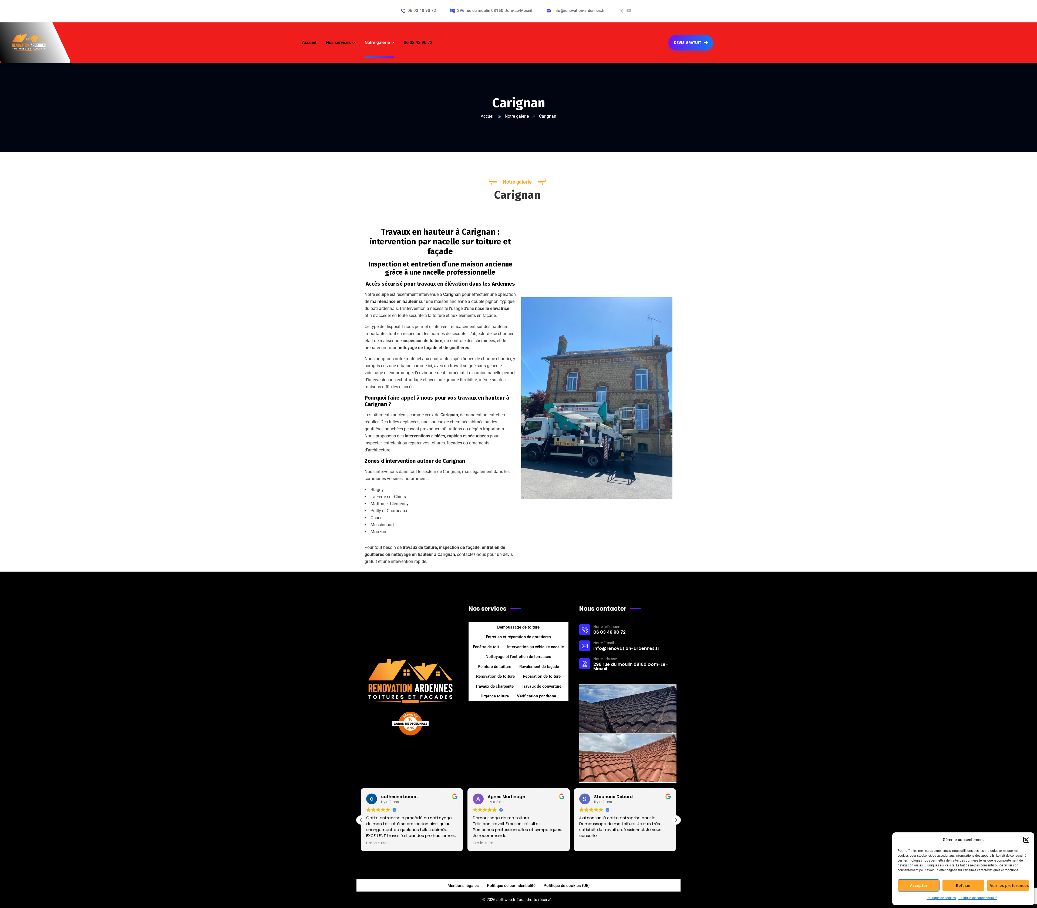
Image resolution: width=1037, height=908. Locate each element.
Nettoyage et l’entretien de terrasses (518, 656)
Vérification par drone (536, 696)
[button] (1026, 839)
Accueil (487, 116)
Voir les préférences (1009, 885)
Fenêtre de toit (486, 646)
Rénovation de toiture (495, 676)
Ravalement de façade (539, 666)
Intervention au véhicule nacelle (535, 646)
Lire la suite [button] (376, 843)
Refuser (963, 885)
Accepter (918, 885)
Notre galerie (517, 116)
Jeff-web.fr (506, 899)
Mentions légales (463, 885)
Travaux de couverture (541, 686)
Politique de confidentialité (977, 898)
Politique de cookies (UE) (567, 885)
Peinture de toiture (494, 666)
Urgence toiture (495, 696)
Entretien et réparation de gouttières (518, 636)
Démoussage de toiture (518, 627)
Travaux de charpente (494, 686)
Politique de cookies (941, 898)
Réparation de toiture (542, 676)
